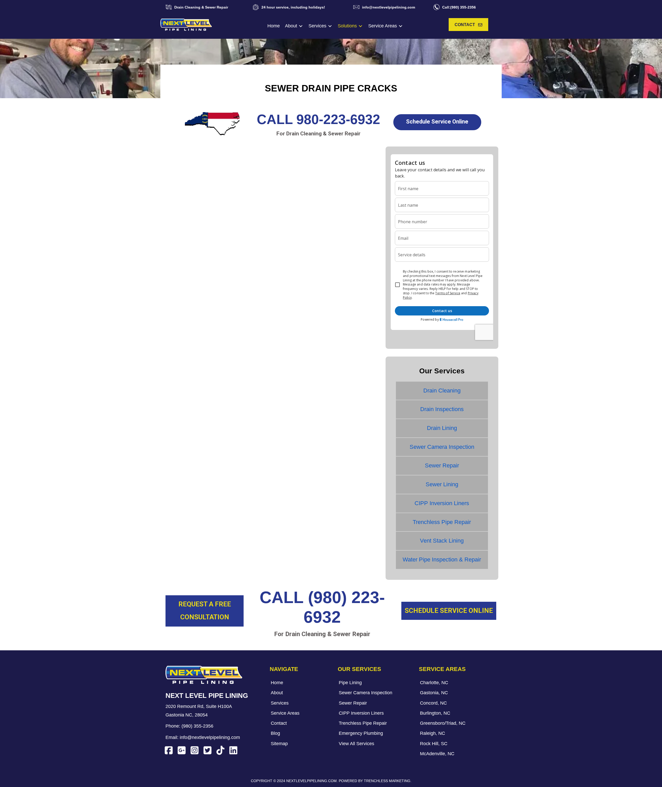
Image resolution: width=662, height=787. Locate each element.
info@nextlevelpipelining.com (210, 737)
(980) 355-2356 (197, 726)
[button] (468, 24)
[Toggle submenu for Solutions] (360, 26)
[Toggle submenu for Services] (330, 26)
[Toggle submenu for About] (301, 26)
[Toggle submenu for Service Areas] (400, 26)
